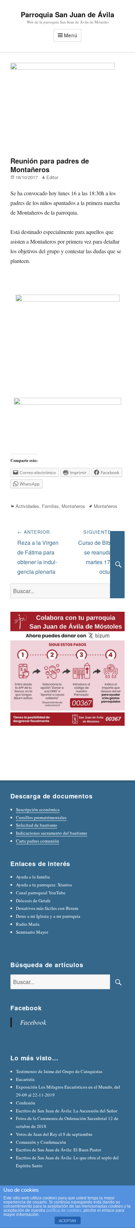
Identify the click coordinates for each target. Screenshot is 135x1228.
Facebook (26, 1007)
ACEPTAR (67, 1221)
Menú (71, 35)
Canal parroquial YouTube (40, 893)
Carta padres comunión (37, 841)
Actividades (27, 506)
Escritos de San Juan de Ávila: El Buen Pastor (58, 1150)
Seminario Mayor (32, 932)
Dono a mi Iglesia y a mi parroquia (48, 916)
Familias (50, 506)
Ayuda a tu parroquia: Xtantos (44, 885)
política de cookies (63, 1210)
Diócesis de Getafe (33, 900)
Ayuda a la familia (33, 877)
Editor (52, 177)
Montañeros (73, 506)
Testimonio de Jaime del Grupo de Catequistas (59, 1071)
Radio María (27, 924)
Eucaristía (25, 1079)
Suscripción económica (38, 809)
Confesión (25, 1103)
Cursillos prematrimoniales (41, 817)
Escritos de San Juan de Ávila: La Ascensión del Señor (66, 1111)
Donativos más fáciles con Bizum (47, 908)
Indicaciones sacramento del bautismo (51, 833)
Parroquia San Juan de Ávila (67, 14)
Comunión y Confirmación (41, 1142)
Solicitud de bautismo (36, 825)
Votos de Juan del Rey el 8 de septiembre (54, 1134)
